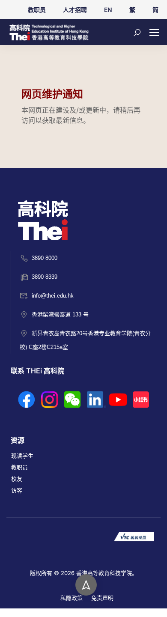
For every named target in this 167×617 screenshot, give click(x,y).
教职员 (37, 9)
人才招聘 (75, 9)
